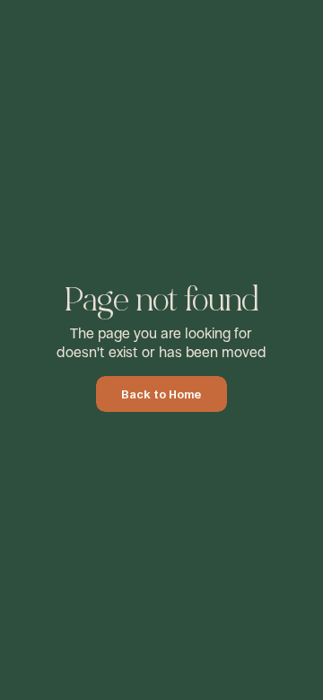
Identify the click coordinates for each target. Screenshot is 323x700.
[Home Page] (61, 32)
